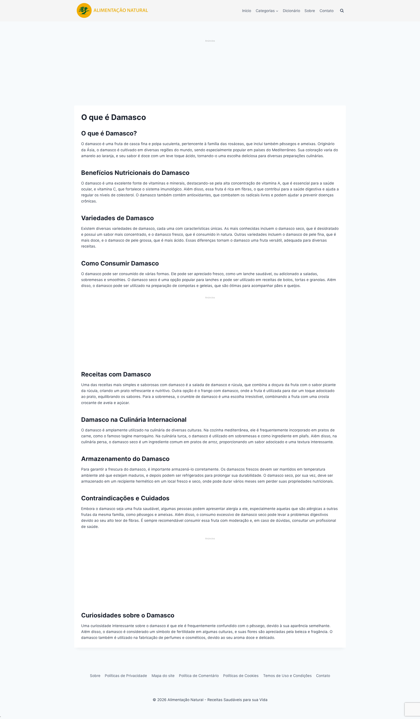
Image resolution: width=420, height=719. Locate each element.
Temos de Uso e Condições (287, 675)
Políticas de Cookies (241, 675)
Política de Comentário (199, 675)
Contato (327, 11)
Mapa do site (163, 675)
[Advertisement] (210, 73)
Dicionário (291, 11)
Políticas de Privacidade (126, 675)
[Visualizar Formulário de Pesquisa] (342, 11)
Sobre (309, 11)
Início (246, 11)
